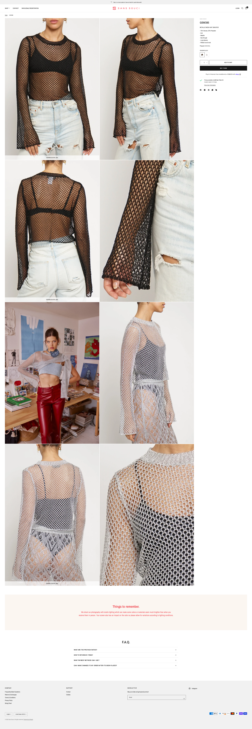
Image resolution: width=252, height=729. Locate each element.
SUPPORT (69, 688)
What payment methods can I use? (86, 660)
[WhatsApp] (213, 90)
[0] (245, 8)
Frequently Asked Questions (12, 692)
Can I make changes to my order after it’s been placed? (95, 665)
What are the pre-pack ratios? (85, 650)
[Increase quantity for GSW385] (206, 62)
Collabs (68, 695)
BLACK (202, 55)
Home (6, 15)
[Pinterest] (209, 90)
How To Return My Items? (83, 655)
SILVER (206, 55)
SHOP (6, 8)
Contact (68, 692)
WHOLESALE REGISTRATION (30, 8)
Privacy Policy (8, 700)
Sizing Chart (8, 703)
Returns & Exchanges (11, 695)
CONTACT (16, 8)
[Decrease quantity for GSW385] (201, 62)
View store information (210, 85)
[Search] (242, 8)
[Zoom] (95, 22)
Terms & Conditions (10, 697)
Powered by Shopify (28, 719)
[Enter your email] (184, 698)
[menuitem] (8, 8)
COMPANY (8, 688)
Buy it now (223, 68)
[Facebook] (201, 90)
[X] (205, 90)
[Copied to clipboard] (216, 90)
